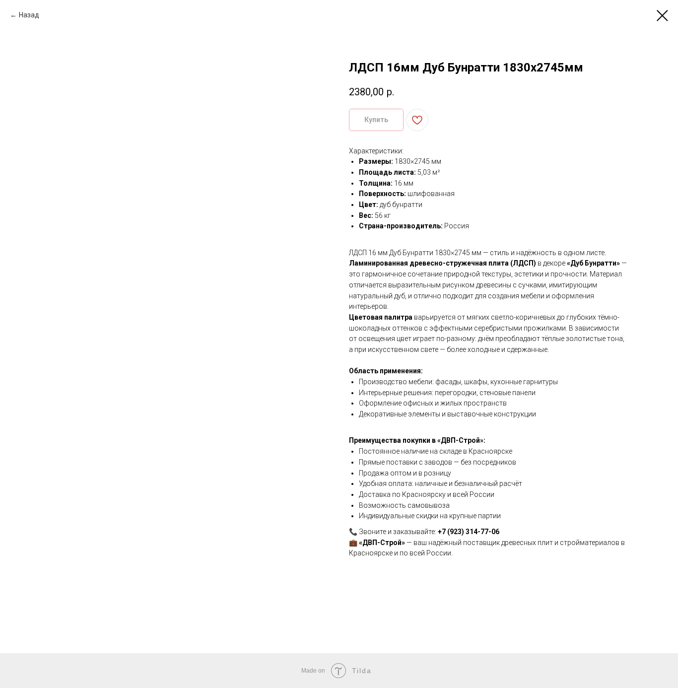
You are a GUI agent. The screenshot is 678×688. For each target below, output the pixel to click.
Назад (29, 15)
